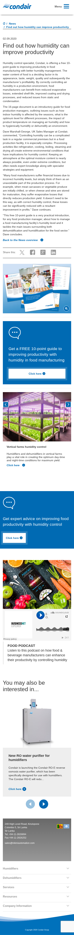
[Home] (4, 23)
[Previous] (6, 404)
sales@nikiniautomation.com (20, 843)
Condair (17, 6)
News (12, 23)
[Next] (68, 404)
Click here (35, 373)
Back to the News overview (21, 240)
